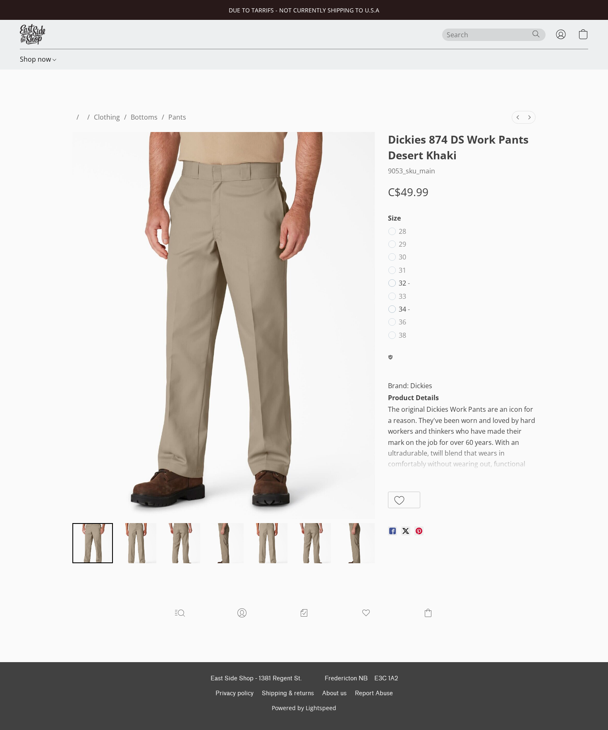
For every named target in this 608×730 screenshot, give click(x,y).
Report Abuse (374, 693)
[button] (32, 34)
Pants (177, 117)
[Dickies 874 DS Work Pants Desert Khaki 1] (136, 543)
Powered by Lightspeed (304, 708)
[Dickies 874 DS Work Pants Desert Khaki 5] (311, 543)
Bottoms (144, 117)
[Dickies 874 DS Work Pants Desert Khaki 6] (354, 543)
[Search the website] (536, 34)
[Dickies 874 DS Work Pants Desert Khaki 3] (223, 543)
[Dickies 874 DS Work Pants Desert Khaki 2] (180, 543)
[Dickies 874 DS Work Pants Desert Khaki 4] (267, 543)
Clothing (107, 117)
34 (404, 309)
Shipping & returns (288, 693)
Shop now (36, 59)
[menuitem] (518, 117)
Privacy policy (234, 693)
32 (404, 283)
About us (334, 693)
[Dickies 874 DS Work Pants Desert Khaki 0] (92, 543)
